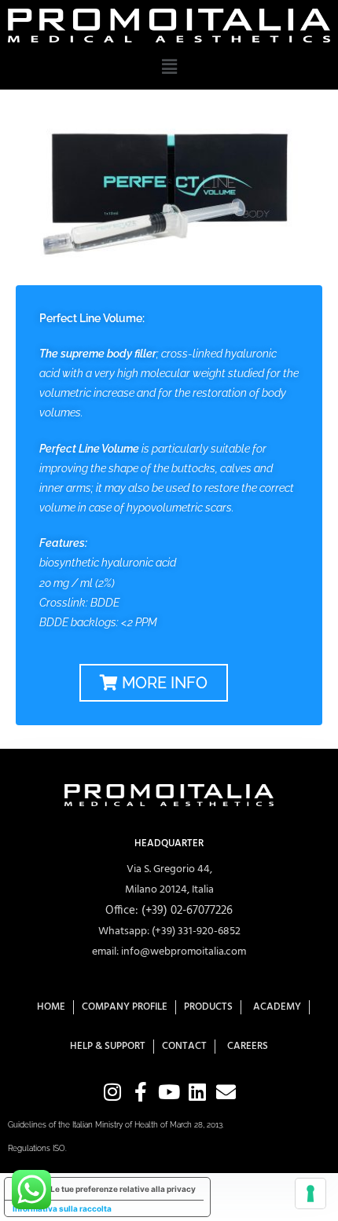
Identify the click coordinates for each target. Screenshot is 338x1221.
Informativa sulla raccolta (62, 1208)
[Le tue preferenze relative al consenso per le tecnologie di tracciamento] (310, 1193)
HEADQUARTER (169, 843)
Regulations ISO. (37, 1148)
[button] (169, 66)
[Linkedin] (198, 1092)
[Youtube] (169, 1092)
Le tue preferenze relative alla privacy (123, 1189)
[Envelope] (226, 1092)
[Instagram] (113, 1092)
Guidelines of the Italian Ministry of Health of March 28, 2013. (116, 1124)
